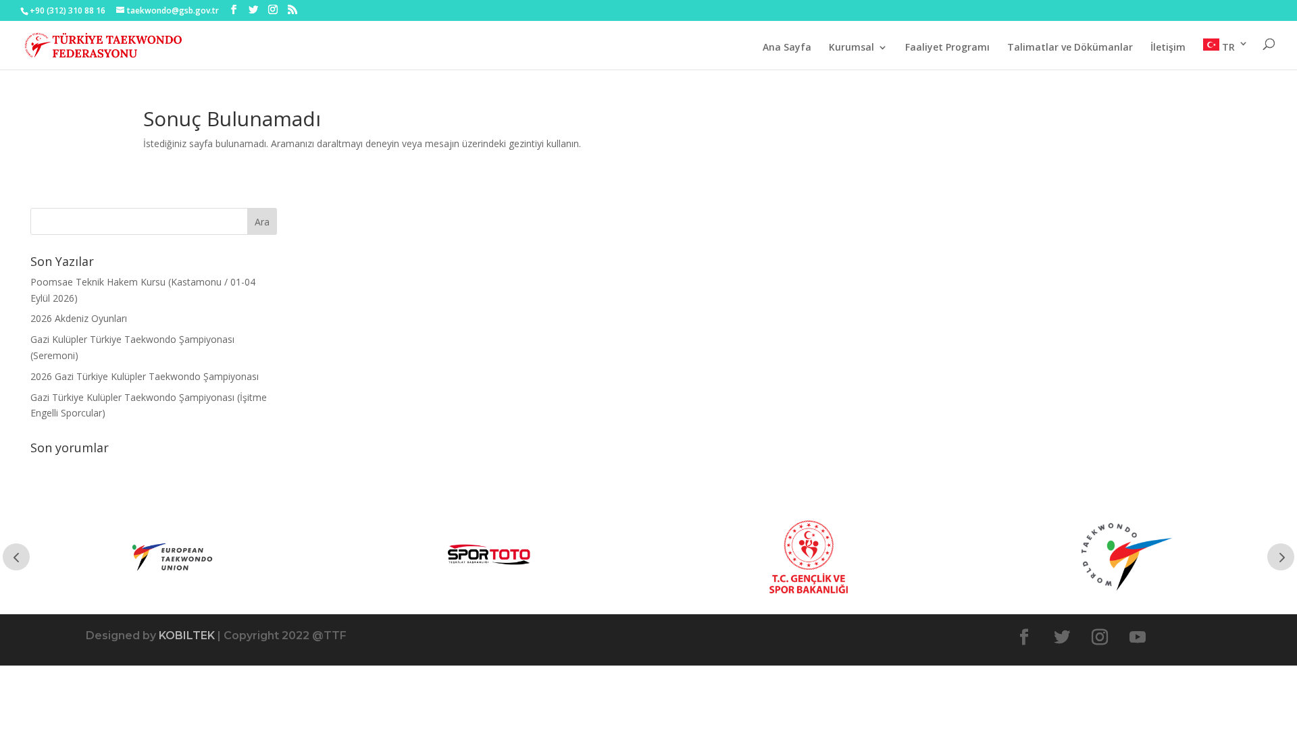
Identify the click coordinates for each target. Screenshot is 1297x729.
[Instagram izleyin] (1100, 637)
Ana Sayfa (787, 48)
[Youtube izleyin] (1137, 637)
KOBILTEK (187, 635)
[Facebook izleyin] (1024, 637)
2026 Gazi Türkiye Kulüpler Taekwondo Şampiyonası (144, 376)
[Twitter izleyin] (1062, 637)
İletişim (1168, 48)
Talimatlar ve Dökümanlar (1070, 48)
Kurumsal (851, 48)
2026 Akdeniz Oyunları (78, 318)
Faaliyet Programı (947, 48)
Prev (16, 556)
